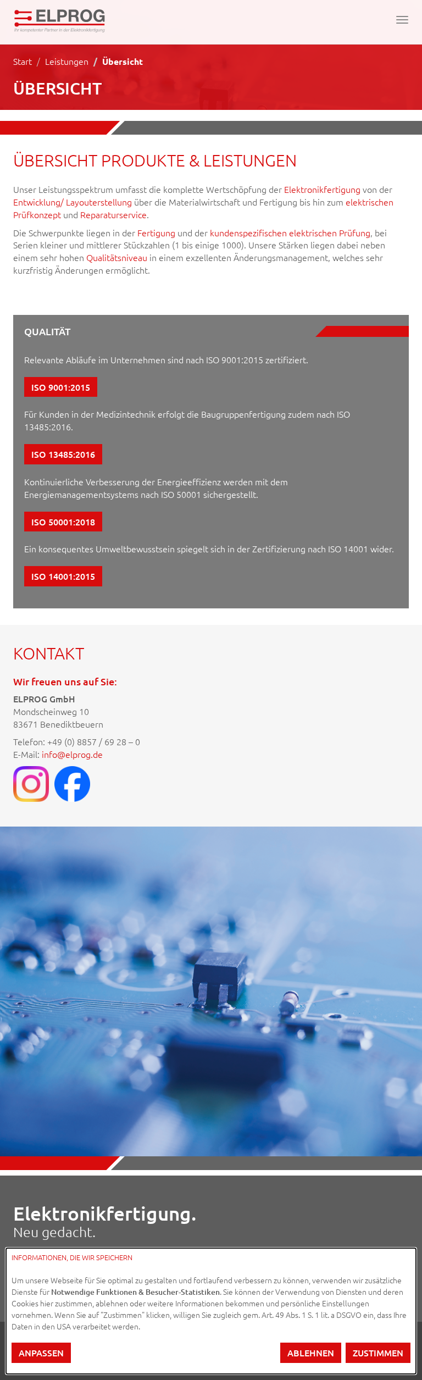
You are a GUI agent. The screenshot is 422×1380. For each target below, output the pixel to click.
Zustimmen (378, 1352)
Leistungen (66, 61)
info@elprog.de (72, 754)
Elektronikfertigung (322, 189)
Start (22, 61)
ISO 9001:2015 (60, 387)
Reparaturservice (113, 214)
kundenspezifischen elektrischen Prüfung (290, 232)
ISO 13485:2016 (63, 454)
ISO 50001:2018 (63, 522)
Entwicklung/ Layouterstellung (72, 202)
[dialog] (211, 1311)
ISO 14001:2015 (63, 576)
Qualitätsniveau (116, 257)
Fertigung (156, 232)
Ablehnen (310, 1352)
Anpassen (41, 1352)
